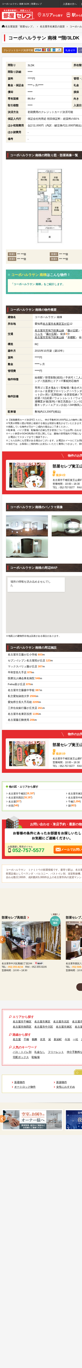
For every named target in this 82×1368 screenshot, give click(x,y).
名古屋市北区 (61, 1021)
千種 (70, 801)
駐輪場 (36, 1057)
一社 (75, 1039)
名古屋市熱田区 (22, 1026)
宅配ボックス (21, 1057)
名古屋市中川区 (43, 1026)
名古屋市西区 (15, 797)
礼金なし (39, 1051)
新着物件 (19, 1082)
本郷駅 (72, 337)
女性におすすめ (65, 1086)
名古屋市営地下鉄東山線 (49, 330)
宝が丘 (65, 323)
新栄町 (58, 1039)
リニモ (39, 333)
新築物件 (61, 1082)
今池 (67, 1039)
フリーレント (56, 1051)
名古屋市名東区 (52, 323)
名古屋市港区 (64, 1026)
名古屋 (12, 801)
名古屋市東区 (42, 1021)
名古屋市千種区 (17, 793)
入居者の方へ (70, 4)
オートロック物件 (25, 1086)
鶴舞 (34, 1039)
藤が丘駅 (73, 330)
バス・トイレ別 (22, 1051)
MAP (40, 963)
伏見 (10, 805)
